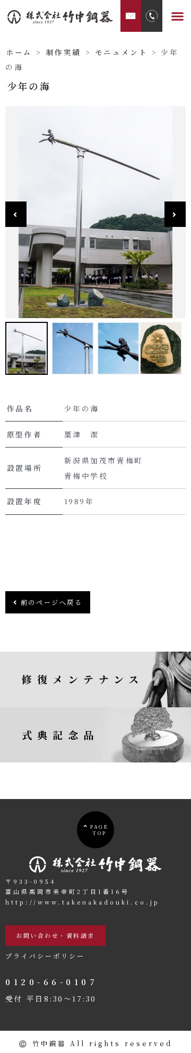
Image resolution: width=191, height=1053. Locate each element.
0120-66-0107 (51, 981)
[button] (178, 16)
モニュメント (121, 52)
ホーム (19, 52)
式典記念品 (60, 734)
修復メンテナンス (83, 679)
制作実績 (63, 52)
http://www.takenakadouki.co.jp (82, 902)
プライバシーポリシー (45, 956)
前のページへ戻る (50, 602)
